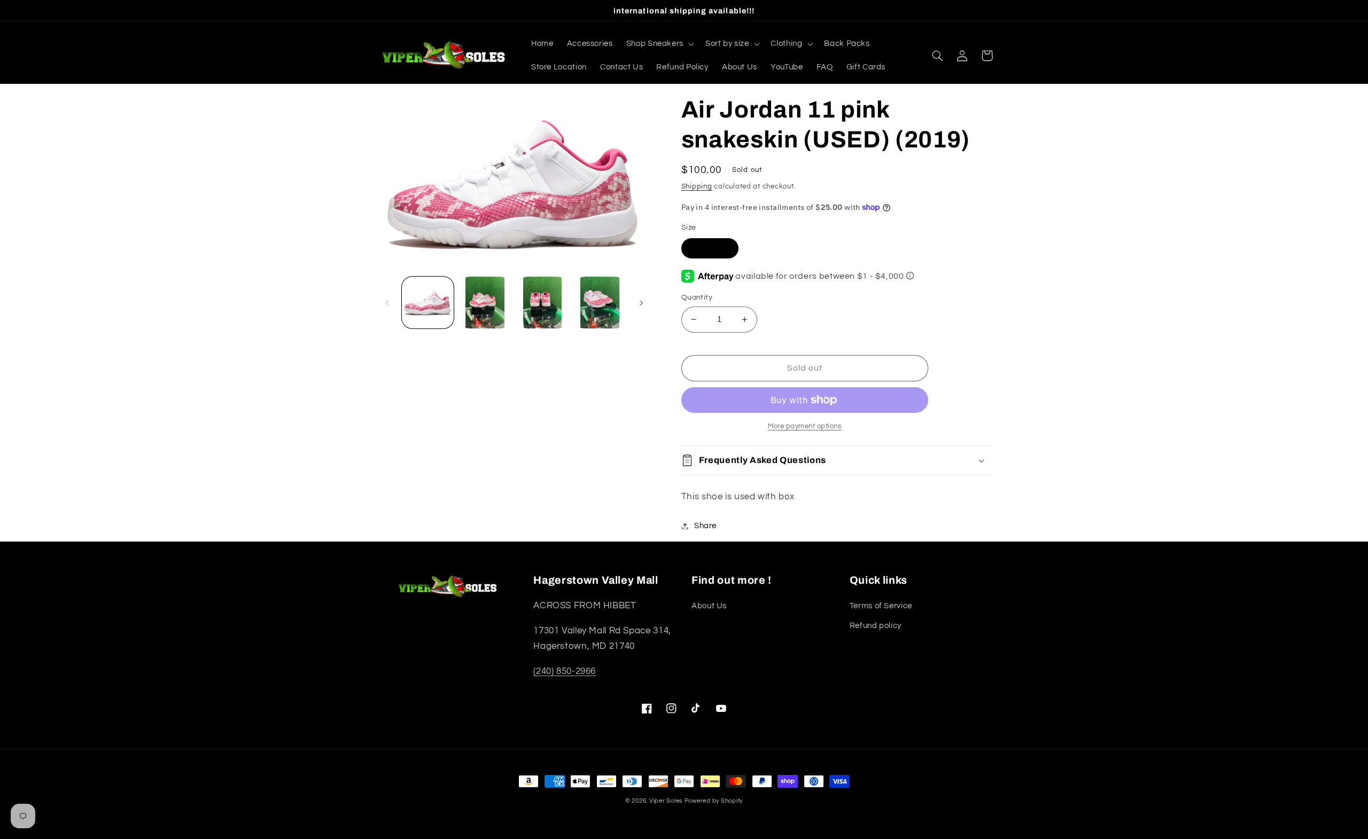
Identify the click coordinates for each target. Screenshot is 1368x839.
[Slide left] (387, 303)
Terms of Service (881, 606)
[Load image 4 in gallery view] (600, 302)
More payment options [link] (805, 426)
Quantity (696, 297)
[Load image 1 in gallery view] (428, 302)
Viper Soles (665, 801)
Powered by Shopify (714, 801)
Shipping (696, 186)
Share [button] (705, 526)
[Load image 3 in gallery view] (543, 302)
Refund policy (875, 626)
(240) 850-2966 (564, 671)
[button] (658, 44)
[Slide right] (641, 303)
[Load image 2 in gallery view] (485, 302)
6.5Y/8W (710, 248)
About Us (709, 606)
